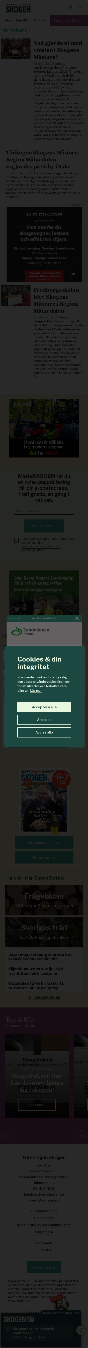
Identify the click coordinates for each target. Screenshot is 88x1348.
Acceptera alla (44, 707)
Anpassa (44, 720)
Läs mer (36, 690)
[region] (44, 674)
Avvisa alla (44, 732)
